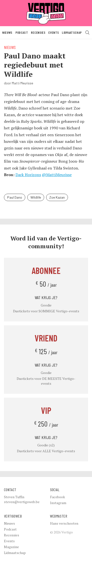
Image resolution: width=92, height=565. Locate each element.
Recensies (38, 32)
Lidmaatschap (72, 32)
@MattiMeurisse (57, 174)
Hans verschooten (64, 523)
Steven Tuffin (14, 497)
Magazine (11, 546)
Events (53, 32)
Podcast (21, 32)
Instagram (58, 502)
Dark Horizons (28, 174)
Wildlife (35, 197)
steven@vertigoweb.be (21, 501)
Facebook (57, 497)
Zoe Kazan (57, 197)
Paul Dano (14, 197)
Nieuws (7, 32)
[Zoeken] (87, 32)
